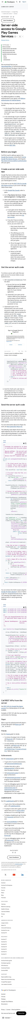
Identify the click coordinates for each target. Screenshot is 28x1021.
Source (3, 890)
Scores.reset (10, 840)
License (8, 1009)
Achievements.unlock (12, 773)
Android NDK (4, 970)
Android (3, 883)
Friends (8, 734)
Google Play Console (7, 157)
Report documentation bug (8, 979)
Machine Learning (5, 906)
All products (4, 1004)
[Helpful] (11, 17)
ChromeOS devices (6, 928)
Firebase (3, 999)
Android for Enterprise (6, 885)
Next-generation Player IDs (14, 426)
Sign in (24, 2)
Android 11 (3, 954)
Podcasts (3, 897)
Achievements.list (9, 768)
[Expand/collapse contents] (10, 45)
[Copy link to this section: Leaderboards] (12, 798)
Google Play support (6, 982)
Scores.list (10, 817)
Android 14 (4, 946)
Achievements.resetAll (10, 789)
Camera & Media (5, 911)
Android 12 (4, 951)
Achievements (10, 759)
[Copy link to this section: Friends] (8, 731)
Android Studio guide (6, 960)
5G (2, 916)
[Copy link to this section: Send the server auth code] (2, 407)
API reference (4, 965)
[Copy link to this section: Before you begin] (18, 152)
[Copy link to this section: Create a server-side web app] (6, 172)
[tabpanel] (14, 514)
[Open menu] (2, 2)
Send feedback (8, 20)
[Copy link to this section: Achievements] (13, 756)
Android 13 (4, 949)
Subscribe (21, 1013)
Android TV (4, 932)
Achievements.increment (14, 777)
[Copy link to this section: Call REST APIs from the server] (8, 703)
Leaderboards (10, 801)
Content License (19, 864)
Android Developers (5, 11)
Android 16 (4, 941)
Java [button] (4, 440)
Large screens (4, 923)
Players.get (18, 724)
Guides (15, 13)
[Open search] (17, 2)
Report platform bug (6, 977)
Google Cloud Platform (7, 1001)
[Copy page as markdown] (20, 36)
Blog (2, 895)
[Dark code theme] (24, 360)
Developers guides (5, 963)
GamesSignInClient (6, 66)
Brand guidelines (16, 1009)
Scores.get (7, 835)
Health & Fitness (5, 909)
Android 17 (4, 939)
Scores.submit (21, 810)
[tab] (4, 440)
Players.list (10, 739)
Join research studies (6, 984)
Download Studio (5, 968)
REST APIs (12, 145)
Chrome (3, 996)
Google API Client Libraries (8, 592)
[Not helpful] (13, 17)
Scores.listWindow (12, 822)
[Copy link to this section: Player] (7, 720)
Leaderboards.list (15, 806)
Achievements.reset (10, 788)
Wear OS (3, 925)
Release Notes (5, 40)
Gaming (3, 904)
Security (3, 887)
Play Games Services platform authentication (14, 161)
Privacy (3, 914)
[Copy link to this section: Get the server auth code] (2, 270)
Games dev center (7, 6)
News (2, 892)
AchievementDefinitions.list (14, 764)
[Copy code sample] (26, 360)
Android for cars (5, 930)
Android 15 (4, 944)
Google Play (15, 11)
